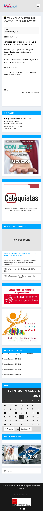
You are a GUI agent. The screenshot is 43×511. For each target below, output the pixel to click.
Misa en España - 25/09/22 (11, 374)
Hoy (17, 429)
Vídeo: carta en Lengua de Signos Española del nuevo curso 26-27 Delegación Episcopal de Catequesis (21, 262)
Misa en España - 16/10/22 (11, 359)
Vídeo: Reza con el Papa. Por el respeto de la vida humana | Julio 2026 (20, 277)
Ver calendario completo (30, 92)
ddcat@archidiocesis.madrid (14, 126)
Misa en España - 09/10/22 (11, 364)
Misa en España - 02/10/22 (11, 369)
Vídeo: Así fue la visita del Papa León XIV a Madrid (19, 270)
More (6, 90)
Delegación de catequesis (18, 486)
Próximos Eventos (12, 437)
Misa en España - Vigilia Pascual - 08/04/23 (17, 354)
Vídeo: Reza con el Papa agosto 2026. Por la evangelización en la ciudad (20, 254)
